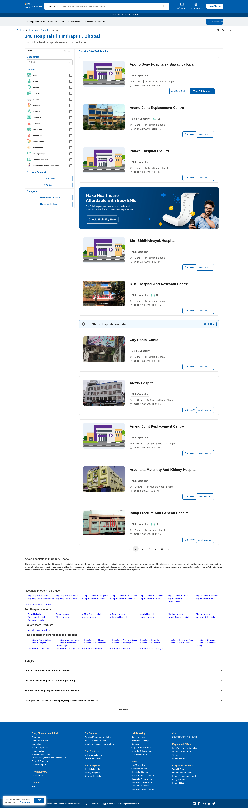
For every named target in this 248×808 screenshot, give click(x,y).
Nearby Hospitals (92, 772)
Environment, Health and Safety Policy (49, 758)
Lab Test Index (138, 765)
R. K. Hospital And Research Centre (159, 284)
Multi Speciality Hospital (49, 204)
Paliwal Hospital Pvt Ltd (149, 151)
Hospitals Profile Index (141, 779)
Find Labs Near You (140, 786)
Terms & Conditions (40, 761)
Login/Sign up (214, 6)
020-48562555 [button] (94, 804)
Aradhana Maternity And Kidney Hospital (163, 470)
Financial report (39, 764)
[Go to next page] (169, 549)
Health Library (73, 22)
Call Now (189, 134)
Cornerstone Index (139, 768)
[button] (195, 804)
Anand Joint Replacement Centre (157, 108)
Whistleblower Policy (41, 754)
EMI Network (50, 178)
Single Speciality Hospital (50, 198)
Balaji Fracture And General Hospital (160, 513)
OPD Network (49, 185)
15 (162, 549)
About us (36, 737)
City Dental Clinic (144, 340)
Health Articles (38, 775)
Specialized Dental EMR (95, 740)
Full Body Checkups (140, 740)
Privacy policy (38, 751)
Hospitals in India (92, 769)
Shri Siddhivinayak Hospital (152, 241)
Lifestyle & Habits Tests (141, 751)
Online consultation (93, 755)
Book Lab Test (54, 22)
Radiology (136, 744)
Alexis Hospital (142, 383)
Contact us (36, 744)
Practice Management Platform (98, 737)
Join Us (35, 786)
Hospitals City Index (140, 772)
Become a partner (40, 747)
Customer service (40, 740)
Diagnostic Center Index (142, 782)
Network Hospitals (92, 776)
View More (123, 710)
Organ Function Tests (141, 747)
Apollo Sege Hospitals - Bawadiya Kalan (163, 64)
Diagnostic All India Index (142, 789)
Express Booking (139, 754)
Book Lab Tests (138, 737)
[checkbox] (50, 75)
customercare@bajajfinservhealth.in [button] (123, 804)
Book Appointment (34, 22)
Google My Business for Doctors (99, 744)
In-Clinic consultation (93, 758)
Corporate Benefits (93, 22)
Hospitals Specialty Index (142, 775)
